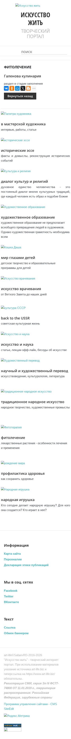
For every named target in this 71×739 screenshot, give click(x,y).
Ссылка (9, 627)
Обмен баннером (16, 633)
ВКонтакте (11, 602)
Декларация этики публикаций (26, 565)
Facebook (10, 590)
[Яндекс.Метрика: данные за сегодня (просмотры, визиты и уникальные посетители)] (17, 716)
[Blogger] (28, 88)
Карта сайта (12, 553)
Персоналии (13, 559)
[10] (65, 50)
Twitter (8, 596)
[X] (23, 88)
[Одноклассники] (11, 88)
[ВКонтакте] (6, 88)
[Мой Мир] (17, 88)
